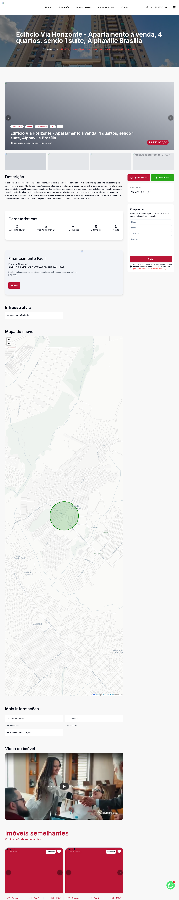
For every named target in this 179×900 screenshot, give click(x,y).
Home (48, 7)
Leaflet (97, 695)
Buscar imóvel (83, 7)
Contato (125, 7)
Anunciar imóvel (106, 7)
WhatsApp (164, 177)
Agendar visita (141, 177)
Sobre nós (64, 7)
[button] (8, 118)
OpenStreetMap (108, 695)
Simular (14, 285)
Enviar (151, 259)
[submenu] (174, 7)
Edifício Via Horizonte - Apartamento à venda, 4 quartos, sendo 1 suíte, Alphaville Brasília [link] (97, 49)
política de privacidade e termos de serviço (150, 268)
